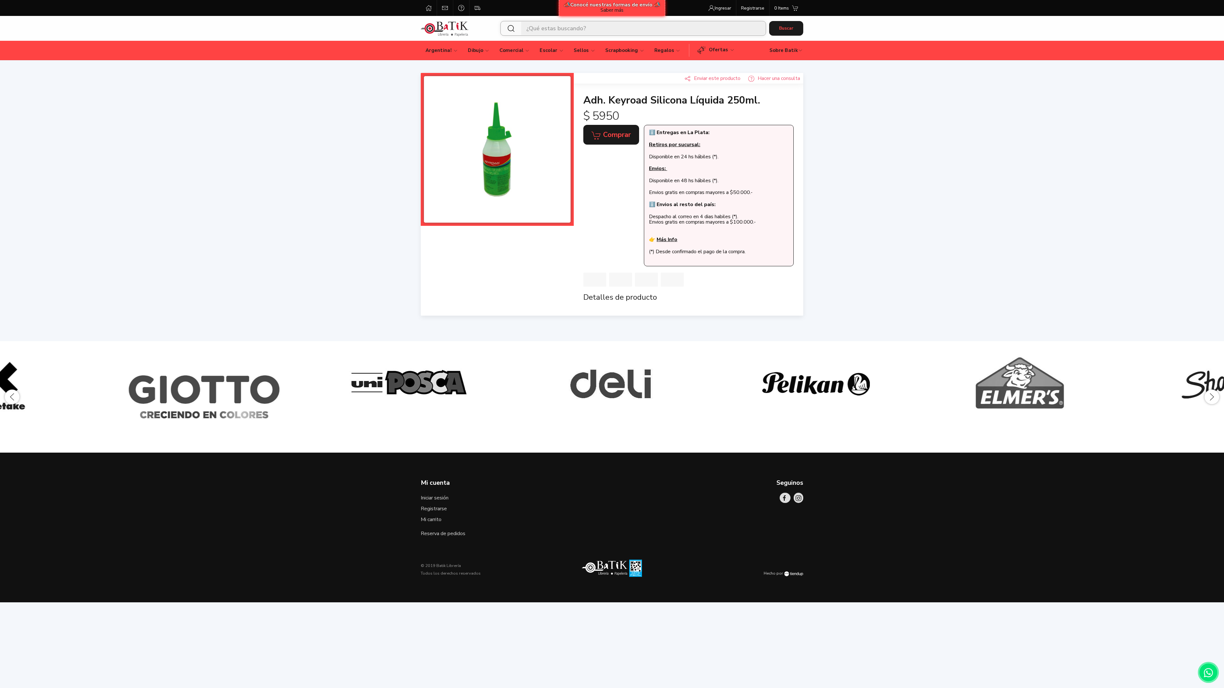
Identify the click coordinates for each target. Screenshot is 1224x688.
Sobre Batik (783, 50)
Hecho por (774, 573)
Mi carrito (431, 519)
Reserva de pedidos (443, 533)
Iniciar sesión (434, 497)
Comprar (616, 135)
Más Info (667, 239)
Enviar (717, 78)
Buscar (786, 28)
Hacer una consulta (779, 78)
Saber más (612, 10)
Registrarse (434, 508)
